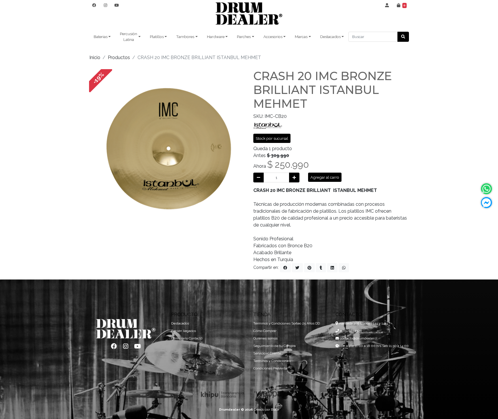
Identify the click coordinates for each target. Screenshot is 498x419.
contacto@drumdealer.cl (358, 338)
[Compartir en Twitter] (297, 267)
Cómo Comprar (264, 331)
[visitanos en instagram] (105, 5)
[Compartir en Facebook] (285, 267)
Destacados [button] (330, 36)
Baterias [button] (100, 36)
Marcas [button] (301, 36)
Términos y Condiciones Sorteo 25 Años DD (286, 323)
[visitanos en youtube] (117, 5)
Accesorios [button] (272, 36)
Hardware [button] (216, 36)
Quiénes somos (265, 338)
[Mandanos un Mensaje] (486, 202)
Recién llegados (183, 331)
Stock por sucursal (272, 138)
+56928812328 (350, 331)
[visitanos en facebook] (94, 5)
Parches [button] (244, 36)
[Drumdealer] (249, 13)
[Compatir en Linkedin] (332, 267)
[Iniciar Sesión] (387, 5)
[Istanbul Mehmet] (267, 125)
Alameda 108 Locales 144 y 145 (362, 323)
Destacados (180, 323)
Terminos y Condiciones (271, 361)
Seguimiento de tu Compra (274, 346)
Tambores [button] (185, 36)
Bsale (275, 409)
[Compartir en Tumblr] (321, 267)
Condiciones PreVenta (270, 368)
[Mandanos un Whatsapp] (486, 189)
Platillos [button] (157, 36)
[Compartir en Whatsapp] (344, 267)
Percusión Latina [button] (128, 36)
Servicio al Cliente (267, 353)
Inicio (94, 57)
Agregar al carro (324, 177)
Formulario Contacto (186, 338)
